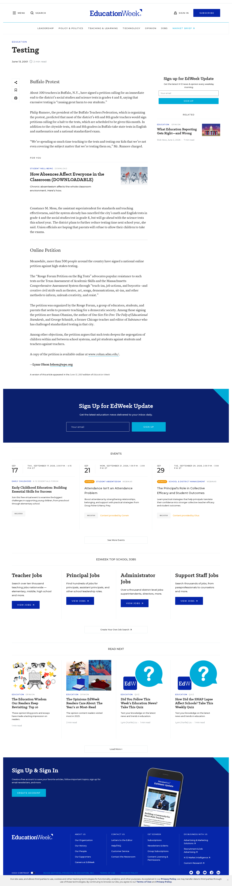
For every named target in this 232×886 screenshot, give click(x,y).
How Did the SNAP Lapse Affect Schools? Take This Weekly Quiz (194, 703)
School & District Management (187, 481)
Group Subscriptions (158, 851)
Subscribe (206, 13)
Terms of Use (107, 873)
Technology (131, 28)
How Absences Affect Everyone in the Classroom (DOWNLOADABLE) (67, 176)
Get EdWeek (154, 834)
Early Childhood (21, 481)
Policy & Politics (71, 28)
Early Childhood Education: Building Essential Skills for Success (39, 490)
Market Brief (183, 28)
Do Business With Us (195, 834)
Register (19, 513)
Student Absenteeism (108, 481)
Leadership (45, 28)
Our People (81, 851)
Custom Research (193, 863)
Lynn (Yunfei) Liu (129, 722)
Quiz (137, 694)
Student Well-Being (41, 168)
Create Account (29, 793)
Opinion (150, 28)
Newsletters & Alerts (158, 846)
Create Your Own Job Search (115, 629)
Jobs (164, 28)
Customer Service (120, 851)
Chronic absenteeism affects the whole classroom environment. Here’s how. (60, 188)
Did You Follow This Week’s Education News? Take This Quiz (139, 703)
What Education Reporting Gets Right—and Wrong (177, 131)
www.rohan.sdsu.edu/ (103, 354)
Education (19, 42)
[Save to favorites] (16, 90)
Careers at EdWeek (84, 862)
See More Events (116, 540)
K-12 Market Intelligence (196, 857)
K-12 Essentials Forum (46, 481)
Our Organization (84, 840)
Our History (81, 846)
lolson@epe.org (61, 364)
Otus (196, 515)
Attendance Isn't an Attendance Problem (108, 491)
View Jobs (24, 605)
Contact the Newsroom (123, 857)
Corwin (125, 515)
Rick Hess (162, 140)
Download (61, 168)
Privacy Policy (129, 873)
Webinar (127, 481)
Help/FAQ (116, 846)
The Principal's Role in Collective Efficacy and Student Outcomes (181, 491)
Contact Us (118, 834)
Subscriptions (155, 840)
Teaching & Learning (103, 28)
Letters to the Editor (121, 840)
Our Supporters (83, 857)
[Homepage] (116, 12)
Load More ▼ (116, 749)
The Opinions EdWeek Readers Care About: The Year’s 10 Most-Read (84, 703)
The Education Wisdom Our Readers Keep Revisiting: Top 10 (29, 703)
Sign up (148, 427)
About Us (80, 834)
